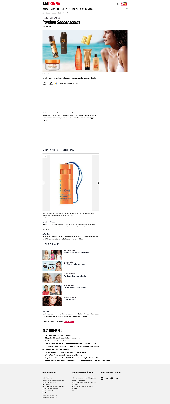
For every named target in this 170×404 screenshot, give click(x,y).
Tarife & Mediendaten (78, 380)
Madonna (54, 13)
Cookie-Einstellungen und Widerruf (53, 386)
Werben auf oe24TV (48, 391)
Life (57, 9)
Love (62, 9)
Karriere (75, 9)
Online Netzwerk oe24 (49, 372)
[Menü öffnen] (126, 9)
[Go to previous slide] (42, 182)
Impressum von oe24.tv (49, 397)
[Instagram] (107, 378)
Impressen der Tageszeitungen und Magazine (82, 387)
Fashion (45, 9)
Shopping (83, 9)
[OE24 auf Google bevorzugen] (77, 83)
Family (68, 9)
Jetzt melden (69, 322)
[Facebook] (102, 378)
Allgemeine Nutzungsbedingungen (53, 380)
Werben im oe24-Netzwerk (50, 389)
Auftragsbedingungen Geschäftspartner (84, 378)
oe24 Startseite (47, 378)
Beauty (52, 9)
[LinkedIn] (116, 378)
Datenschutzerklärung (49, 382)
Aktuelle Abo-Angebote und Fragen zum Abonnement (84, 383)
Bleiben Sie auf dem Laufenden (111, 372)
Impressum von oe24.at (49, 395)
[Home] (43, 13)
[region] (70, 187)
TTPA (73, 391)
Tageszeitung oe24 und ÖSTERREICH (83, 372)
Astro (90, 9)
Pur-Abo (45, 393)
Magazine (48, 13)
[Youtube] (111, 378)
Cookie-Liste (46, 384)
